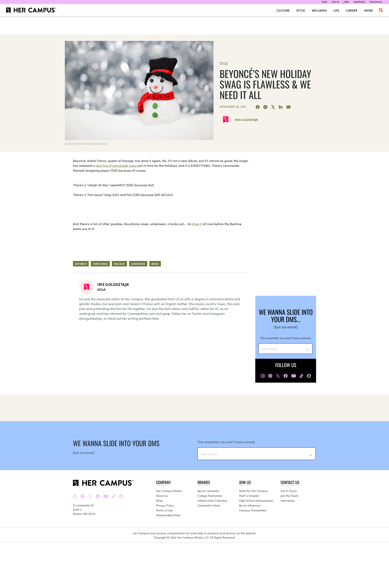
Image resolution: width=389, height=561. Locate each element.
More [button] (368, 10)
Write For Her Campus (253, 491)
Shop (159, 500)
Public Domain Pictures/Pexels (86, 144)
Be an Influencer (250, 505)
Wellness (319, 10)
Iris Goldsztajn (246, 120)
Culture (283, 10)
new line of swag (116, 165)
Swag (155, 263)
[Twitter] (273, 107)
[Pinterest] (265, 107)
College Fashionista (210, 496)
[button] (381, 10)
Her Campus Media (169, 491)
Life (336, 10)
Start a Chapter (249, 496)
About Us (162, 496)
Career (352, 10)
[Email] (288, 107)
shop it (197, 223)
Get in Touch (289, 491)
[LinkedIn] (281, 107)
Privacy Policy (165, 505)
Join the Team (289, 496)
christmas (100, 263)
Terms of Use (164, 510)
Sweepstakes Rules (168, 515)
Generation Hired (209, 505)
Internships (288, 500)
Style (300, 10)
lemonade (138, 263)
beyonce (81, 263)
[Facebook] (258, 107)
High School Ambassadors (256, 500)
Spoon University (208, 491)
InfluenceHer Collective (212, 500)
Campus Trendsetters (253, 510)
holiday (119, 263)
